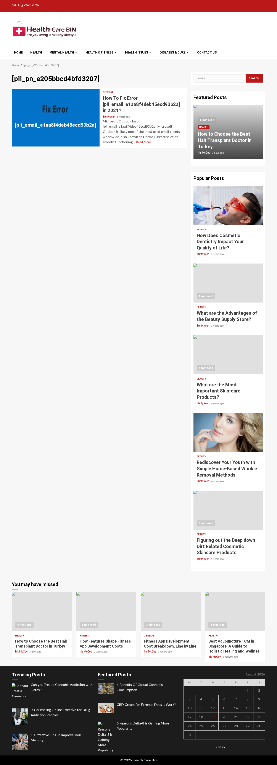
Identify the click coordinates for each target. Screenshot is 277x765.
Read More (143, 142)
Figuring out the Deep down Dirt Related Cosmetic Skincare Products (228, 510)
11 (201, 708)
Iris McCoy (204, 152)
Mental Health (62, 52)
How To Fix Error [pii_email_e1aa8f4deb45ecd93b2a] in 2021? (56, 117)
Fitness (84, 636)
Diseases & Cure (172, 52)
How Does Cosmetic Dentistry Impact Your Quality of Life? (228, 205)
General (108, 92)
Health (36, 52)
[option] (228, 134)
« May (220, 747)
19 (213, 717)
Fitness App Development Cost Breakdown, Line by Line (171, 611)
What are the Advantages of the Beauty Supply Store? (228, 283)
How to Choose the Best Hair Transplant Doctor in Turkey (224, 140)
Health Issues (136, 52)
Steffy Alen (109, 117)
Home (18, 52)
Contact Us (207, 52)
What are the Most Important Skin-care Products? (228, 354)
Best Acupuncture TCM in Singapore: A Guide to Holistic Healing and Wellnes (235, 611)
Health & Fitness (99, 52)
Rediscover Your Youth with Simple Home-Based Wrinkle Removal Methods (228, 432)
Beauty (201, 229)
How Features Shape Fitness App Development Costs (106, 611)
